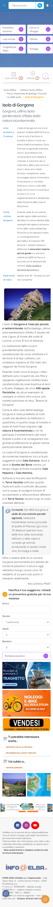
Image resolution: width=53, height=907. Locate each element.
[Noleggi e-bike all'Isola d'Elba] (26, 703)
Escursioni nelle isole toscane (21, 753)
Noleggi (34, 48)
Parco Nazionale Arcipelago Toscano (27, 93)
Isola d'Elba (10, 89)
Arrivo (5, 603)
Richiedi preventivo (15, 655)
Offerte (33, 39)
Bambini (6, 641)
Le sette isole (14, 97)
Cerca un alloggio (34, 29)
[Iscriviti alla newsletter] (5, 893)
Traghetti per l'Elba (9, 49)
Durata (6, 616)
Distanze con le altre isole (19, 747)
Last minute (9, 39)
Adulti (5, 628)
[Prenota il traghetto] (26, 675)
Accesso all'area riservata (30, 898)
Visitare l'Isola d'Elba (31, 89)
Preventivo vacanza (8, 29)
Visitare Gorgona (14, 768)
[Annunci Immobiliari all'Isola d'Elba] (26, 724)
